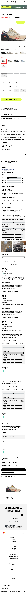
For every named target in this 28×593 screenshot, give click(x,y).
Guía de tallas (13, 560)
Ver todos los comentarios (8, 472)
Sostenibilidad (13, 561)
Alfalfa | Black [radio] (4, 61)
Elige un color (8, 49)
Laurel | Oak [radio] (10, 61)
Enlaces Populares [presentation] (13, 570)
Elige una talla (5, 72)
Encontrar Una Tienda (13, 558)
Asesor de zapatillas (13, 556)
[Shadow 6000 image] (13, 488)
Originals (13, 576)
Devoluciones (13, 544)
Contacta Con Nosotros (13, 549)
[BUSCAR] (8, 1)
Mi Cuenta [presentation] (13, 537)
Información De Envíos (13, 546)
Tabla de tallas (5, 92)
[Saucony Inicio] (14, 2)
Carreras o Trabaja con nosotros (13, 564)
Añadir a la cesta (11, 99)
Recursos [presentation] (13, 554)
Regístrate (13, 541)
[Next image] (24, 46)
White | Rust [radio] (23, 53)
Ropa (13, 578)
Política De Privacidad (6, 585)
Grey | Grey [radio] (10, 53)
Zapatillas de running (13, 574)
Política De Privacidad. (17, 527)
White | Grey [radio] (16, 53)
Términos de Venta (5, 588)
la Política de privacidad (12, 526)
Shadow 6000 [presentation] (6, 14)
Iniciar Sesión (13, 539)
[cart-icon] (24, 1)
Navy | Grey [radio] (16, 61)
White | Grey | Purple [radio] (4, 65)
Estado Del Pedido (13, 543)
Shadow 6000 (9, 497)
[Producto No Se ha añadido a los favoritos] (24, 99)
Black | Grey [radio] (4, 53)
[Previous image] (19, 46)
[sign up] (22, 515)
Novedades (13, 573)
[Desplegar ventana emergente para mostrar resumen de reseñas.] (24, 17)
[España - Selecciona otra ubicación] (22, 584)
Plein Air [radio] (23, 61)
